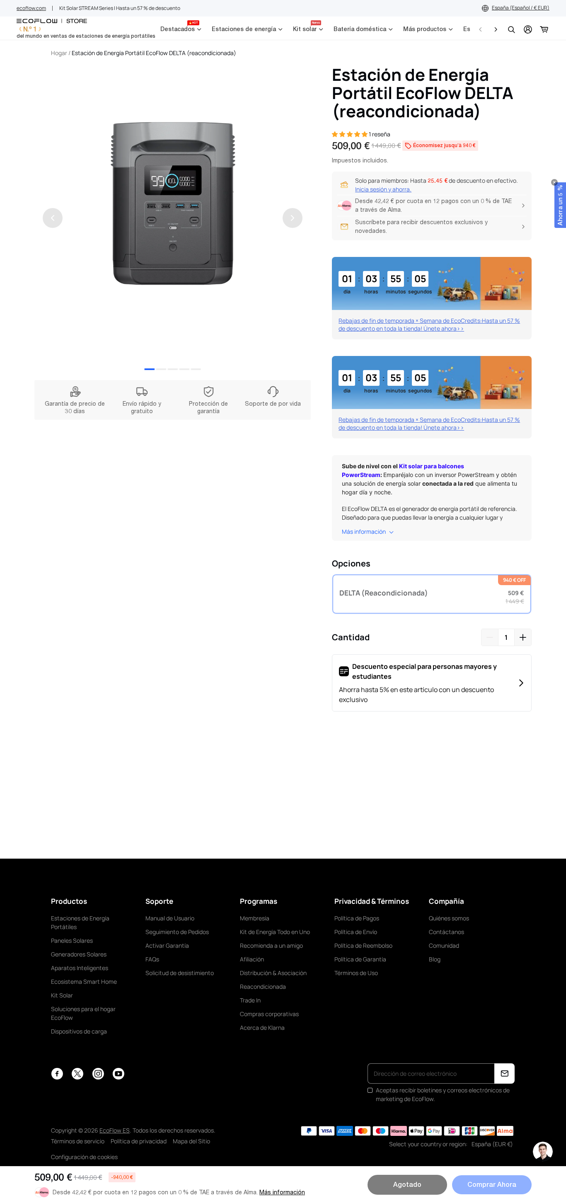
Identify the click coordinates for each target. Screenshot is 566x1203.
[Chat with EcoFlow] (543, 1152)
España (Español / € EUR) (520, 7)
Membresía (254, 918)
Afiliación (252, 959)
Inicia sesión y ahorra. (383, 189)
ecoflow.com (31, 8)
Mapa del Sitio (191, 1141)
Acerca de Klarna (262, 1027)
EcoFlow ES (114, 1130)
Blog (434, 959)
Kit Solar (62, 995)
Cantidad (351, 637)
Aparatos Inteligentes (79, 968)
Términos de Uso (356, 973)
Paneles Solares (72, 940)
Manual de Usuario (169, 918)
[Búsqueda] (511, 29)
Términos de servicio (77, 1141)
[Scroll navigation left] (481, 29)
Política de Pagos (356, 918)
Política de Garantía (360, 959)
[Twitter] (77, 1073)
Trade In (250, 1000)
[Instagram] (98, 1074)
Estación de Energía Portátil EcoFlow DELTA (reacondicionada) (154, 53)
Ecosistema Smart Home (84, 981)
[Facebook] (57, 1074)
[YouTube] (118, 1074)
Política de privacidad (139, 1141)
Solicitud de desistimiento (179, 973)
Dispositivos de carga (79, 1031)
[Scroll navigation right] (495, 29)
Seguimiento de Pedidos (177, 932)
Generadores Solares (78, 954)
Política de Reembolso (363, 945)
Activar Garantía (167, 945)
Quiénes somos (449, 918)
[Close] (554, 182)
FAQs (152, 959)
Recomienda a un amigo (271, 945)
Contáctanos (446, 932)
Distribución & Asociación (273, 973)
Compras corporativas (269, 1014)
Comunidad (444, 945)
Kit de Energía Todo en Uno (275, 932)
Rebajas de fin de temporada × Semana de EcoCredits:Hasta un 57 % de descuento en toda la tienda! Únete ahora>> (429, 325)
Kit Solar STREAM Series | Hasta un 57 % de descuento (119, 8)
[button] (560, 205)
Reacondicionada (263, 986)
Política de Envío (355, 932)
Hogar (59, 53)
